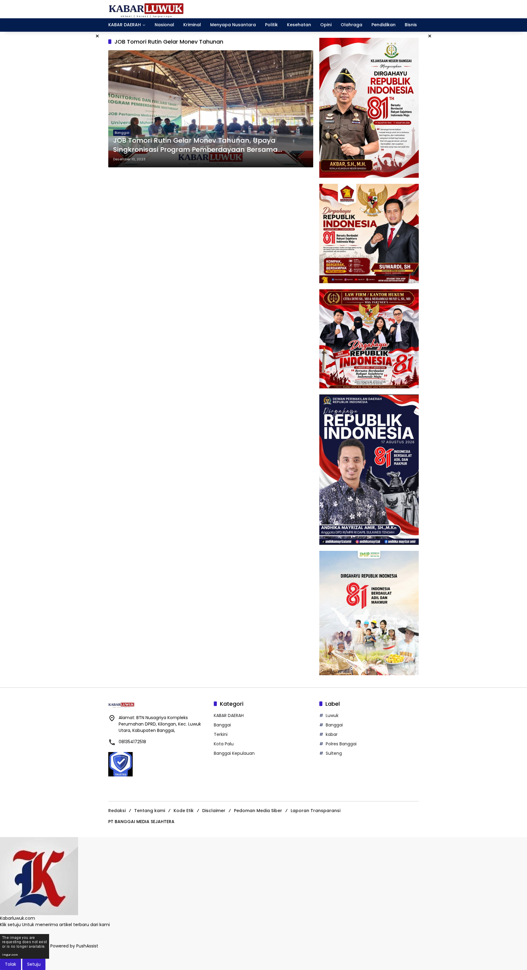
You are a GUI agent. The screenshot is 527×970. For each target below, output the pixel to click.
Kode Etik (184, 811)
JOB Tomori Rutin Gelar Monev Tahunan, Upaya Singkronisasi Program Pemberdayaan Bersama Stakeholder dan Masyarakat (195, 145)
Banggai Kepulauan (234, 753)
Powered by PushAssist (74, 946)
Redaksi (117, 811)
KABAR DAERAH (229, 715)
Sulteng (334, 753)
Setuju (34, 964)
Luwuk (332, 715)
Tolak (10, 964)
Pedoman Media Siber (258, 811)
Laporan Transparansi (315, 811)
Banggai (122, 132)
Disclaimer (213, 811)
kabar (332, 734)
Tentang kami (149, 811)
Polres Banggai (341, 744)
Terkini (221, 734)
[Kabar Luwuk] (146, 9)
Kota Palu (224, 744)
